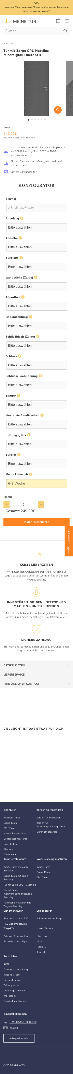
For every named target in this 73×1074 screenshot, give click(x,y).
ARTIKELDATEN (14, 665)
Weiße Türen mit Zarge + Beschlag (16, 868)
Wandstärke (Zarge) (19, 277)
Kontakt (40, 952)
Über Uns (41, 936)
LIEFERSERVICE (14, 675)
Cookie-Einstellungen (15, 1001)
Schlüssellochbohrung (22, 376)
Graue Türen (10, 823)
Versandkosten (27, 137)
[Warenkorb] (58, 21)
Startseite (8, 43)
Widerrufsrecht (11, 974)
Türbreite (12, 257)
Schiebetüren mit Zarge (49, 918)
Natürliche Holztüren (15, 833)
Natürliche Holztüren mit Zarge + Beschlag (17, 904)
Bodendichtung (17, 316)
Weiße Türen (43, 867)
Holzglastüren (11, 844)
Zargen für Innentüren (48, 817)
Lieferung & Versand (14, 990)
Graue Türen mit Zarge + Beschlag (16, 877)
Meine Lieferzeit (17, 474)
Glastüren (8, 849)
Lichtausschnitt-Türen (15, 838)
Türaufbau (13, 297)
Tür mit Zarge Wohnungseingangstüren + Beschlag (18, 893)
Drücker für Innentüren (16, 936)
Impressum (9, 995)
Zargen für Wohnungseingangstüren (50, 824)
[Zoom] (58, 110)
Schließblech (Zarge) (20, 336)
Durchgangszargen (47, 831)
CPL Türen (9, 828)
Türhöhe (12, 238)
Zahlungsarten (11, 985)
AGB (6, 964)
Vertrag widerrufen (19, 1038)
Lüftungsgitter (16, 435)
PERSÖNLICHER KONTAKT (21, 684)
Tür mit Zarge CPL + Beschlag (19, 884)
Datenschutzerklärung (15, 969)
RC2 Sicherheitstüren (15, 923)
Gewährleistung (12, 980)
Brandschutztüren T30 (15, 918)
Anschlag (12, 218)
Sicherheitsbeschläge (15, 941)
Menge (8, 497)
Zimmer (11, 198)
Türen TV (41, 946)
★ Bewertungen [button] (69, 541)
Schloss (11, 356)
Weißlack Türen (11, 817)
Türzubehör (9, 854)
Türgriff (11, 454)
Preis (6, 127)
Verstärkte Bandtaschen (22, 415)
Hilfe (39, 941)
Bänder (11, 395)
